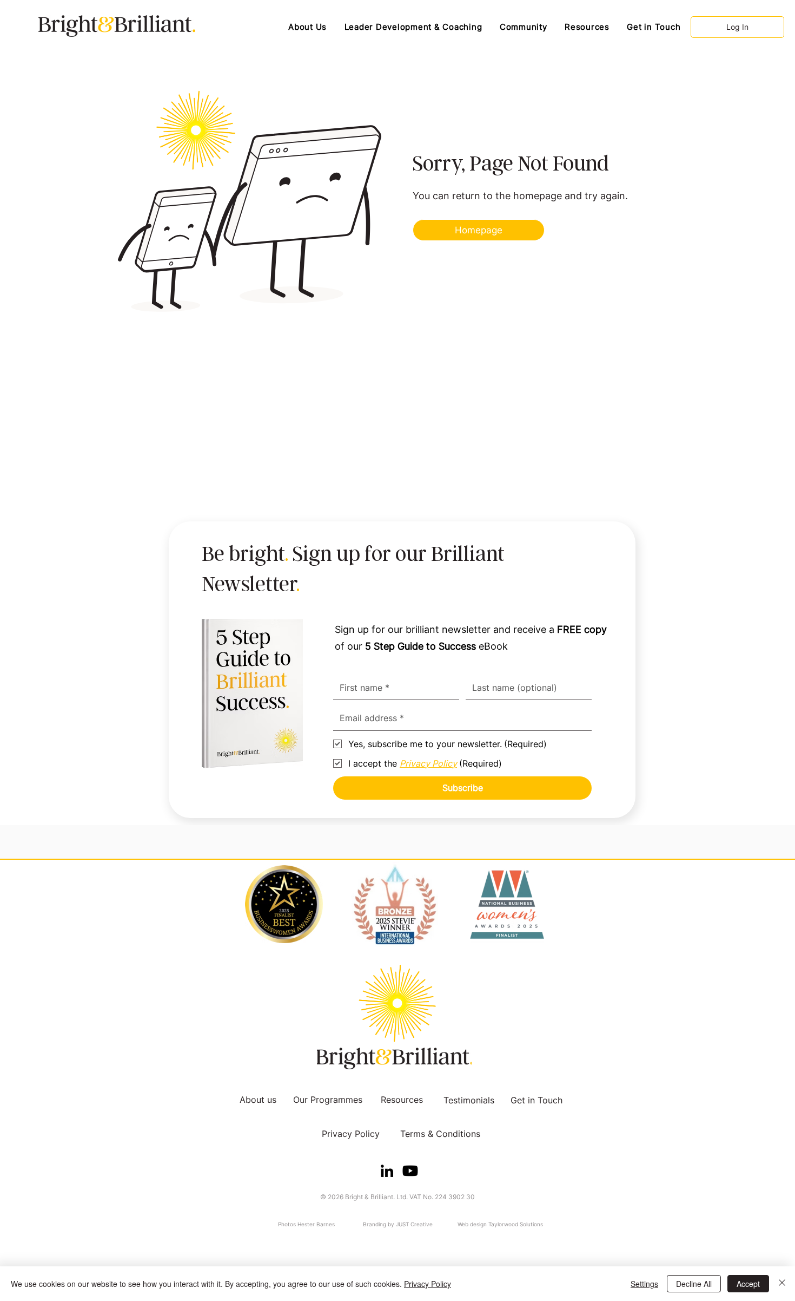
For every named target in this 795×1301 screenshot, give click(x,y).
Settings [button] (644, 1283)
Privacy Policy (427, 1283)
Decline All (694, 1283)
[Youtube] (410, 1171)
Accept (748, 1283)
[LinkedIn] (387, 1171)
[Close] (782, 1283)
